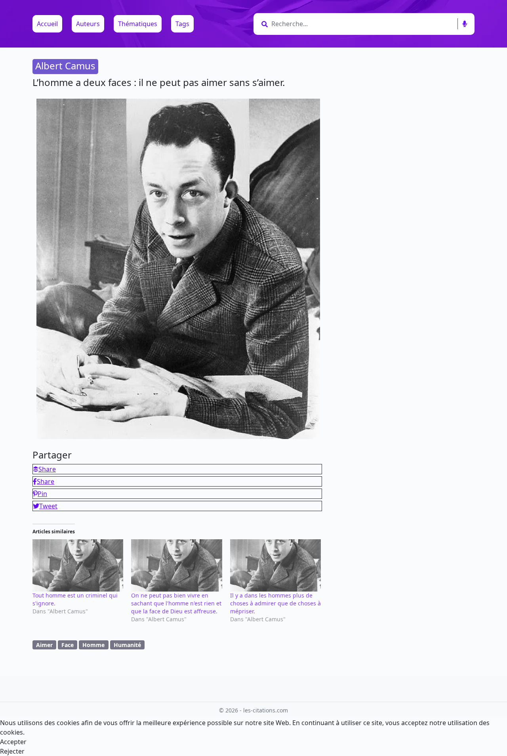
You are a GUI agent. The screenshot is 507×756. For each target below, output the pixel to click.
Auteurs (88, 23)
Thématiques (137, 23)
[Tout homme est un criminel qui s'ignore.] (77, 565)
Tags (182, 23)
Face (67, 645)
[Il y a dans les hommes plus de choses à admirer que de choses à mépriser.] (275, 565)
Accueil (47, 23)
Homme (93, 645)
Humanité (127, 645)
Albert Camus (65, 65)
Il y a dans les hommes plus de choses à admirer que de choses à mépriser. (275, 603)
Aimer (44, 645)
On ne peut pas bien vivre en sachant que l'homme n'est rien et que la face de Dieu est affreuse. (176, 603)
